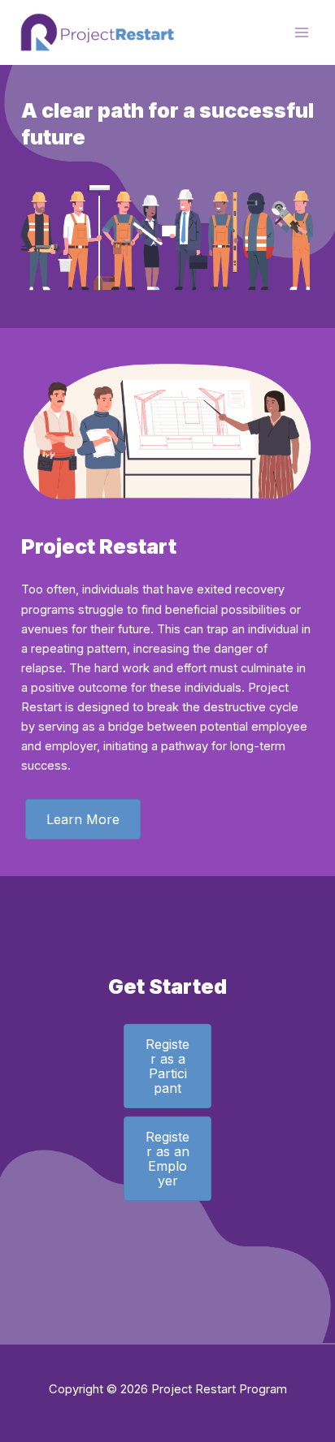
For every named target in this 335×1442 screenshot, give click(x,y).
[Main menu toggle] (302, 32)
